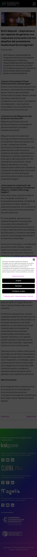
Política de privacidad (20, 296)
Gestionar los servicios (18, 276)
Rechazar (18, 286)
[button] (34, 259)
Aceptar (18, 281)
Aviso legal (30, 296)
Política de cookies (9, 296)
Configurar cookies (18, 291)
